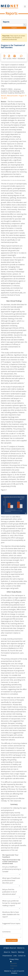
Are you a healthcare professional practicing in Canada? (11, 869)
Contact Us (21, 956)
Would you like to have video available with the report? (10, 914)
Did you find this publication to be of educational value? (9, 891)
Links (15, 956)
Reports (14, 952)
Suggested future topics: (11, 923)
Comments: (6, 932)
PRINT (14, 58)
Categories (14, 27)
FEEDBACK (21, 58)
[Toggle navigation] (25, 6)
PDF (4, 58)
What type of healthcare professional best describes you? (11, 880)
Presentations (7, 956)
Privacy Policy (14, 959)
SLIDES (9, 58)
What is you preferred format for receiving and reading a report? (11, 903)
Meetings (21, 952)
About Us (7, 952)
